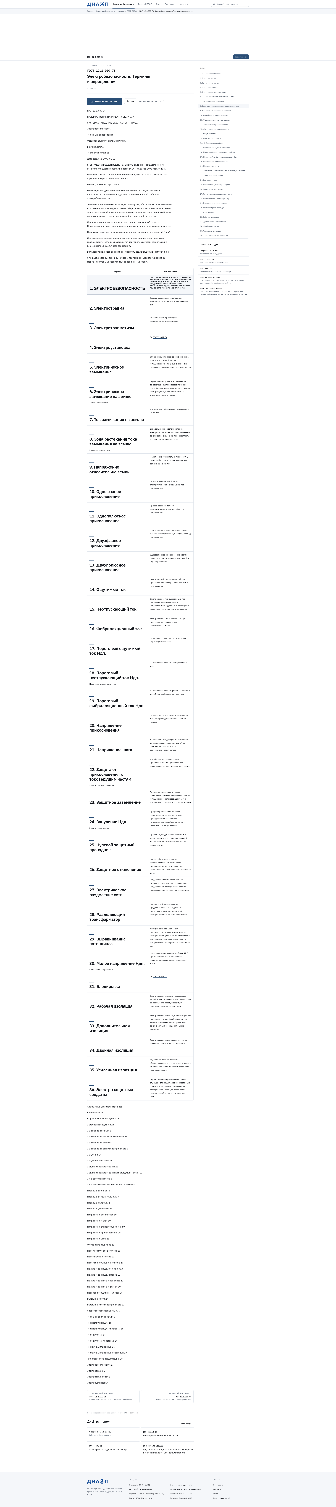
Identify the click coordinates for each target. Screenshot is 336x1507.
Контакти (183, 4)
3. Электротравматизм (210, 83)
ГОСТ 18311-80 (160, 976)
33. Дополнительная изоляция (213, 221)
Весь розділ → (187, 1423)
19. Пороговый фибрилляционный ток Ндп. (218, 157)
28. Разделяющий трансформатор (214, 198)
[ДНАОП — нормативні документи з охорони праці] (97, 4)
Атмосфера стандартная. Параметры (108, 1449)
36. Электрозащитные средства (214, 235)
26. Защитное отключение (211, 189)
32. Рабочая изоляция (209, 217)
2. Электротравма (208, 78)
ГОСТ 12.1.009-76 (96, 110)
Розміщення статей (221, 1498)
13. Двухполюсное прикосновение (215, 129)
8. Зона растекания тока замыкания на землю (219, 106)
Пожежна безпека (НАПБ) (181, 1498)
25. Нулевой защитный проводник (215, 184)
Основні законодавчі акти (181, 1485)
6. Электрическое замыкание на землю (217, 97)
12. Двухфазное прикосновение (214, 124)
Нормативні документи (123, 4)
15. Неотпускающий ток (210, 138)
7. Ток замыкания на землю (212, 101)
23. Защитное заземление (211, 175)
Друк (132, 101)
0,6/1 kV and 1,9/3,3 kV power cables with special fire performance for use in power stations (168, 1451)
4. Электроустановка (209, 87)
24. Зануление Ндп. (208, 180)
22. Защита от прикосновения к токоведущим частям (223, 171)
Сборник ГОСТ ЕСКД (100, 1431)
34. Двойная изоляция (209, 226)
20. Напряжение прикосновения (214, 161)
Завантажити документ (106, 101)
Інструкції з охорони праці (140, 1489)
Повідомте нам (132, 1413)
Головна (90, 11)
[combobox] (232, 4)
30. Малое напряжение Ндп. (212, 208)
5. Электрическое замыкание (213, 92)
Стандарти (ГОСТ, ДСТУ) (127, 11)
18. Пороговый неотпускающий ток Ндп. (217, 152)
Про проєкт (170, 4)
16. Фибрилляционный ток (211, 143)
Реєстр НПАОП (145, 4)
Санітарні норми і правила (181, 1494)
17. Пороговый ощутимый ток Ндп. (215, 147)
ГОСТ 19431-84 (160, 337)
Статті (158, 4)
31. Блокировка (207, 212)
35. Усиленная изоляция (210, 231)
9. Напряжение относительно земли (215, 110)
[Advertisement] (168, 33)
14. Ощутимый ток (208, 134)
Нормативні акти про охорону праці (185, 1489)
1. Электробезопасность (210, 73)
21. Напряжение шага (209, 166)
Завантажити (241, 57)
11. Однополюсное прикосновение (215, 120)
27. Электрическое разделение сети (216, 194)
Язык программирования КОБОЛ (160, 1435)
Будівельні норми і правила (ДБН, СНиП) (146, 1494)
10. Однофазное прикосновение (214, 115)
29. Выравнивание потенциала (213, 203)
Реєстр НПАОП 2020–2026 (140, 1498)
